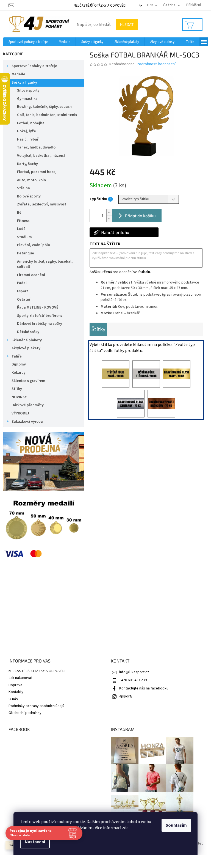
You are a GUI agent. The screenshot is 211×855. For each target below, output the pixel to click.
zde (125, 828)
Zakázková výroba (27, 421)
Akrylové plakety (26, 348)
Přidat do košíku (140, 215)
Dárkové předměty (28, 405)
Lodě (21, 229)
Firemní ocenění (31, 275)
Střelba (23, 188)
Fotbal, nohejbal (31, 123)
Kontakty (16, 692)
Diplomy (19, 364)
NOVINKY (19, 397)
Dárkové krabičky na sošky (39, 323)
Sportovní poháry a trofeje (34, 66)
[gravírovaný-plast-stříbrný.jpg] (130, 403)
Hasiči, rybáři (28, 139)
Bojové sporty (29, 196)
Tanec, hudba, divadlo (36, 147)
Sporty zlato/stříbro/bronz (40, 315)
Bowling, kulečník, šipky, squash (44, 106)
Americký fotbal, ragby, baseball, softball (45, 264)
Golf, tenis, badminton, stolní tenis (47, 115)
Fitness (23, 221)
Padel (22, 283)
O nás (13, 699)
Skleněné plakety (27, 340)
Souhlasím (176, 825)
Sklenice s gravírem (28, 381)
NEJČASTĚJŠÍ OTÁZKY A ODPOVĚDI (100, 5)
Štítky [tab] (98, 329)
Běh (20, 212)
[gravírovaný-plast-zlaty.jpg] (176, 374)
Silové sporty (28, 90)
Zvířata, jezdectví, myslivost (41, 204)
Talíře (17, 356)
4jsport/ (125, 696)
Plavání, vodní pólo (33, 245)
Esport (22, 291)
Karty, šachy (27, 164)
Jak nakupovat (20, 678)
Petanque (25, 253)
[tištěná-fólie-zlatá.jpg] (115, 374)
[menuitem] (28, 41)
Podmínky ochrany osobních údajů (36, 706)
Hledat (127, 24)
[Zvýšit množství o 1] (109, 212)
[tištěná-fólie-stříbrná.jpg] (146, 374)
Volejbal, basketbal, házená (41, 155)
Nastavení (35, 842)
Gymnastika (27, 98)
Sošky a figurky (24, 82)
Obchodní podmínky (25, 713)
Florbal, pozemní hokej (37, 172)
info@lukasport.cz (134, 672)
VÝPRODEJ (20, 413)
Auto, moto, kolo (31, 180)
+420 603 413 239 (133, 680)
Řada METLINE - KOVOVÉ (37, 307)
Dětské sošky (28, 332)
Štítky (17, 389)
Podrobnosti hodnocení (156, 64)
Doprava (15, 685)
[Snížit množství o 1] (109, 219)
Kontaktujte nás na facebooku (143, 688)
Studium (24, 237)
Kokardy (19, 372)
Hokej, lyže (26, 131)
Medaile (18, 74)
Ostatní (23, 299)
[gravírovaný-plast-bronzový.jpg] (161, 403)
